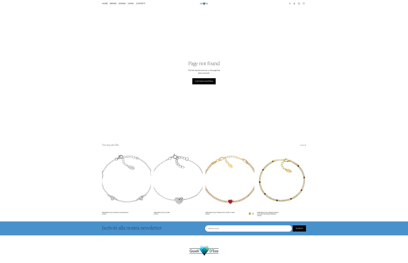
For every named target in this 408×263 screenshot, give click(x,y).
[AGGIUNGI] (148, 207)
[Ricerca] (290, 3)
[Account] (294, 3)
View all (303, 145)
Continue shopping (204, 81)
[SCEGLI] (251, 207)
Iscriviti (299, 228)
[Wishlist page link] (304, 3)
